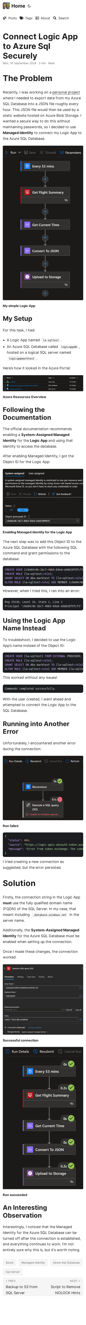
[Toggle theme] (29, 6)
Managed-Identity (33, 1262)
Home (18, 6)
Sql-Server (13, 1271)
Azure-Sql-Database (66, 1262)
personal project (66, 92)
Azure (9, 1262)
